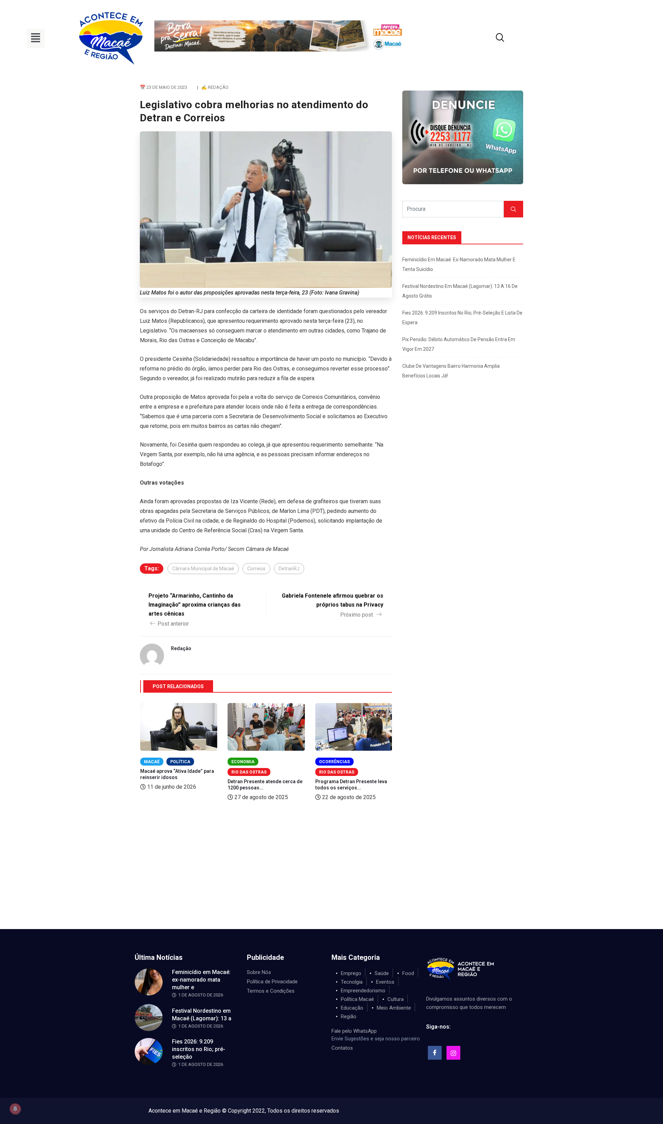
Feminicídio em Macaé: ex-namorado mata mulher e (201, 980)
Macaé (152, 761)
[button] (36, 38)
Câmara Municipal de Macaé (203, 568)
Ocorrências (334, 761)
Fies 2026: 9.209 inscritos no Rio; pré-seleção (198, 1049)
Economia (242, 761)
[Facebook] (435, 1053)
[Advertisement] (331, 877)
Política (180, 761)
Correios (256, 568)
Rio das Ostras (249, 772)
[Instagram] (453, 1053)
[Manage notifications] (15, 1108)
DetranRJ (289, 568)
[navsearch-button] (491, 38)
